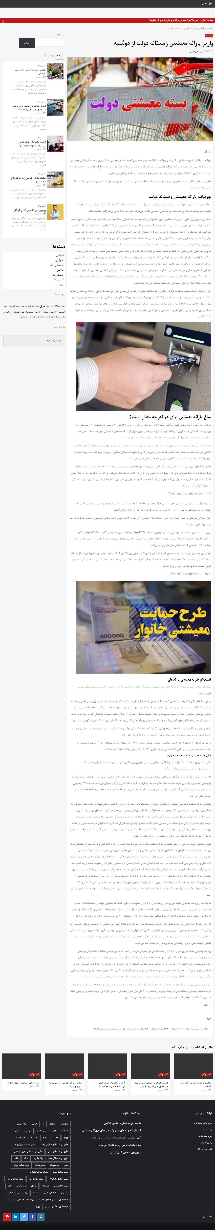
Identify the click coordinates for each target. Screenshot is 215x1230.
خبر (149, 173)
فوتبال (39, 317)
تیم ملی (27, 306)
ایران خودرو (22, 1124)
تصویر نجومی (34, 306)
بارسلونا (65, 1131)
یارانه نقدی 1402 (46, 1200)
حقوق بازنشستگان (13, 306)
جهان (65, 1138)
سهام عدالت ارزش (21, 1165)
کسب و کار (161, 20)
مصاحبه (36, 1193)
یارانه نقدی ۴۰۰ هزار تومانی (56, 1206)
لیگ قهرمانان (50, 1193)
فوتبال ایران (21, 1186)
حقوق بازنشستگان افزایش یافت (54, 1144)
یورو (38, 1206)
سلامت (150, 909)
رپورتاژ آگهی (206, 1129)
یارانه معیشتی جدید (133, 1029)
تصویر (204, 4)
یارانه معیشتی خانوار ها (101, 1029)
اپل (52, 306)
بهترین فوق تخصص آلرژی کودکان (29, 210)
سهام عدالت (39, 1165)
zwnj (63, 306)
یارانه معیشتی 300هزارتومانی (169, 1029)
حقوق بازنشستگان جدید (58, 1158)
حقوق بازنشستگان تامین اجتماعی (14, 312)
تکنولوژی (151, 20)
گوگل (11, 1193)
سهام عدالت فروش (15, 1179)
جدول (22, 306)
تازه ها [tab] (59, 55)
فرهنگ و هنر (173, 20)
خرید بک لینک (205, 1136)
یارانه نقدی (63, 1200)
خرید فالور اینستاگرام (54, 340)
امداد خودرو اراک (204, 1149)
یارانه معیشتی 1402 (187, 1029)
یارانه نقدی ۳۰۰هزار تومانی (22, 1200)
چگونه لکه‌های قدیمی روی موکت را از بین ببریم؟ (119, 1145)
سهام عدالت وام (61, 1186)
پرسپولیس (24, 316)
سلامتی (191, 20)
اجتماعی (183, 20)
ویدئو (211, 4)
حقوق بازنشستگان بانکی (31, 312)
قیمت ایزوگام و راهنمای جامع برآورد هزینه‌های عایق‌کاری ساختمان (111, 1130)
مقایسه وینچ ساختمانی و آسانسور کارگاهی (122, 1123)
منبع (209, 1018)
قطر (9, 1186)
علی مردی (194, 51)
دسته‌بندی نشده (56, 265)
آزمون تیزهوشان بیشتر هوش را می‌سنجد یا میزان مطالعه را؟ (115, 1137)
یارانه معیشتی (199, 1029)
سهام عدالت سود (36, 1179)
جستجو (61, 34)
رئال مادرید (61, 317)
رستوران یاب (206, 1142)
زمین (51, 316)
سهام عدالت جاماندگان (58, 1179)
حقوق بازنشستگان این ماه (46, 312)
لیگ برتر (32, 317)
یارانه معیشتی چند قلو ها (118, 1029)
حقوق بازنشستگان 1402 (27, 1138)
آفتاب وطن (207, 1216)
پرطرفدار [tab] (49, 55)
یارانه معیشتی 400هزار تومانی (149, 1029)
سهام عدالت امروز (60, 1172)
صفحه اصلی (207, 20)
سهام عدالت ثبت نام (39, 1172)
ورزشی (198, 20)
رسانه (26, 1158)
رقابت (55, 317)
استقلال (57, 306)
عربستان (45, 1186)
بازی (42, 306)
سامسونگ (45, 317)
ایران (48, 306)
